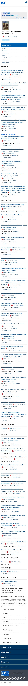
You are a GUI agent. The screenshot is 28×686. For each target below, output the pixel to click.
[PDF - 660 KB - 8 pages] (8, 140)
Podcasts (6, 634)
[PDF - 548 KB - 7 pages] (8, 178)
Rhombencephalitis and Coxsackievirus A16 (12, 465)
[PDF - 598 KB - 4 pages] (18, 416)
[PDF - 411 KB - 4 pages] (12, 260)
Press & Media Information (11, 642)
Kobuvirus (3, 571)
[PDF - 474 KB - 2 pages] (8, 338)
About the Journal (8, 609)
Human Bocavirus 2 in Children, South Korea (12, 497)
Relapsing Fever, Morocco (12, 237)
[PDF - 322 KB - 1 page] (12, 544)
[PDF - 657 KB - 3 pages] (13, 348)
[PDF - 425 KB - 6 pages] (8, 87)
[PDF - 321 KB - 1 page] (8, 442)
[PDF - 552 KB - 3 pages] (19, 404)
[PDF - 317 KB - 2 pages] (8, 535)
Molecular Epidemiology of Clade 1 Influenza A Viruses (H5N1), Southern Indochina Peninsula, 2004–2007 (13, 283)
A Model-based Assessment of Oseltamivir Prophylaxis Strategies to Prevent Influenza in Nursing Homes (12, 72)
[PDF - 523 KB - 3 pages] (8, 208)
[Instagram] (8, 678)
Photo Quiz (4, 428)
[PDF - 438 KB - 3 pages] (20, 525)
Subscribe (6, 622)
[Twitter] (5, 678)
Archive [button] (4, 667)
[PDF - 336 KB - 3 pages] (13, 552)
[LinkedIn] (11, 678)
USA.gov (10, 682)
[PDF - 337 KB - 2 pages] (19, 451)
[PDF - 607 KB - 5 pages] (8, 165)
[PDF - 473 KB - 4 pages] (8, 272)
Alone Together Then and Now (9, 581)
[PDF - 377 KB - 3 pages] (20, 459)
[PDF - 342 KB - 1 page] (14, 571)
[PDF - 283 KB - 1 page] (16, 561)
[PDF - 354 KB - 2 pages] (8, 509)
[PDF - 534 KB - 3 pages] (17, 249)
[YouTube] (14, 678)
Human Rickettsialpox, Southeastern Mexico (12, 367)
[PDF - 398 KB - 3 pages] (8, 217)
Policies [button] (4, 657)
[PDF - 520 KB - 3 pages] (8, 381)
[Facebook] (2, 678)
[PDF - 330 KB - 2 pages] (17, 475)
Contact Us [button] (5, 647)
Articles (5, 613)
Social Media (7, 638)
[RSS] (24, 678)
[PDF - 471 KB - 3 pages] (8, 126)
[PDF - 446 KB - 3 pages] (8, 394)
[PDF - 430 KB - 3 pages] (8, 358)
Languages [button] (5, 662)
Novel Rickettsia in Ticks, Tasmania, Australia (12, 324)
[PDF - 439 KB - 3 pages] (8, 369)
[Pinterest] (17, 678)
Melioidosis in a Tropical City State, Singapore (12, 293)
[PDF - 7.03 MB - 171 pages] (10, 36)
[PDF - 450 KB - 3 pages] (18, 305)
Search (5, 617)
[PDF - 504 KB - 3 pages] (8, 295)
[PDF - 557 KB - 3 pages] (8, 326)
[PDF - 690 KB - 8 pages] (14, 99)
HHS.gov (3, 682)
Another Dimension (6, 57)
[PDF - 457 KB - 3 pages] (14, 428)
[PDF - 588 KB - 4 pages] (8, 239)
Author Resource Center (10, 626)
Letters (3, 55)
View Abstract (17, 77)
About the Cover (5, 62)
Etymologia (4, 60)
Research (4, 48)
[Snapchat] (21, 678)
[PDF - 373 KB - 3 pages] (8, 467)
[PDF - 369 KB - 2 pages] (8, 517)
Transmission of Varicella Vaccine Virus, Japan (13, 515)
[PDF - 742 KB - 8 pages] (8, 112)
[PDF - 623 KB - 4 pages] (14, 285)
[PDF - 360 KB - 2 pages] (18, 483)
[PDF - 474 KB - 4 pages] (8, 229)
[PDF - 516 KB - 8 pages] (8, 153)
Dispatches (4, 50)
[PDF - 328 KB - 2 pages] (8, 583)
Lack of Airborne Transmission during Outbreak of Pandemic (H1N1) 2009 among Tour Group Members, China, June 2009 (13, 122)
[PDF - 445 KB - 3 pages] (16, 315)
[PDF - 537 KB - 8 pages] (15, 192)
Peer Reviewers (8, 630)
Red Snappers (4, 562)
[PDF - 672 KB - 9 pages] (17, 74)
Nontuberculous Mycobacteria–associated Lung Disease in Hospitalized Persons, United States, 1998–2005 (13, 97)
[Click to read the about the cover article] (6, 25)
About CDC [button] (5, 652)
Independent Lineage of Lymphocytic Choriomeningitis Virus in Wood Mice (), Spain (13, 414)
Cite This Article (7, 79)
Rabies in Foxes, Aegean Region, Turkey (11, 215)
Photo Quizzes (5, 53)
